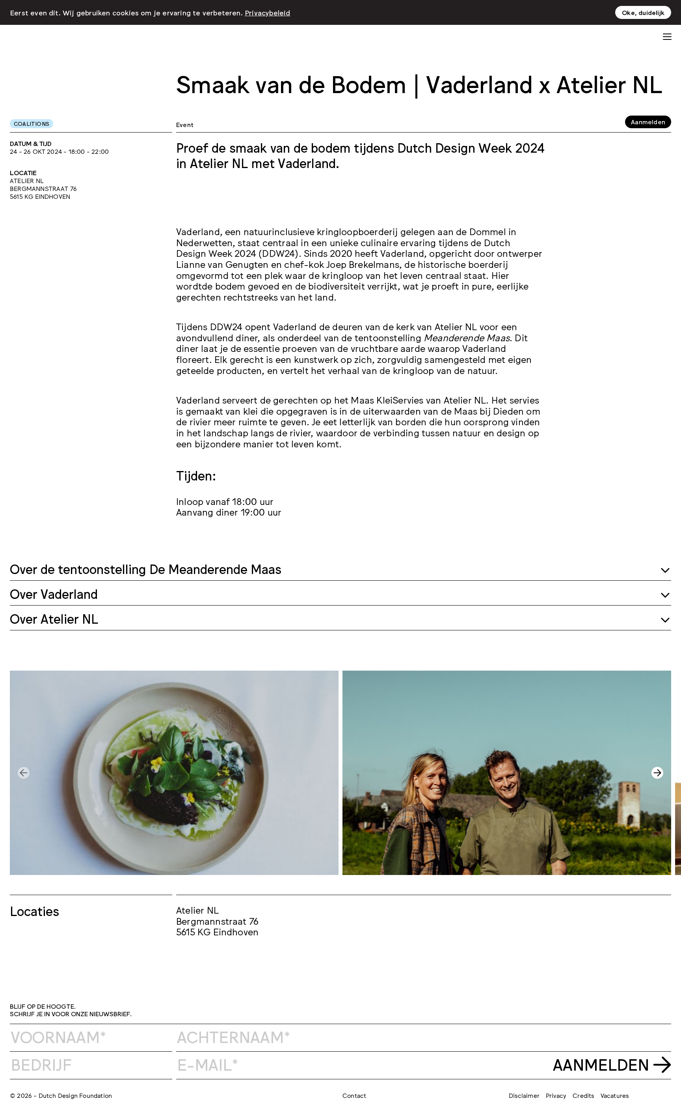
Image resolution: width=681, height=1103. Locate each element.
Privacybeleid (267, 12)
